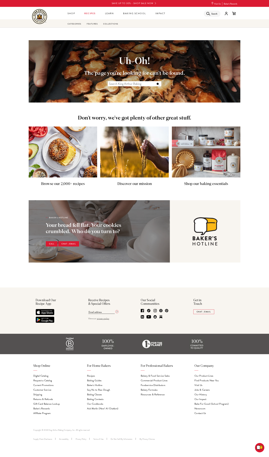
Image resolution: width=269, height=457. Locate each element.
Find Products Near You (206, 380)
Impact (160, 13)
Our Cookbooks (95, 404)
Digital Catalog (40, 376)
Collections (110, 23)
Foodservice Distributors (153, 385)
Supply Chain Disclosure (42, 439)
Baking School (134, 13)
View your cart (233, 13)
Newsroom (199, 408)
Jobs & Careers (202, 390)
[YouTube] (148, 317)
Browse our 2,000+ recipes (63, 184)
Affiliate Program (42, 413)
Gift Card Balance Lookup (46, 404)
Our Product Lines (203, 376)
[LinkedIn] (142, 317)
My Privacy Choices (147, 439)
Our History (200, 394)
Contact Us (200, 413)
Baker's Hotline (94, 385)
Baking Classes (94, 394)
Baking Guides (94, 380)
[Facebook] (142, 311)
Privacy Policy (81, 439)
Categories (74, 23)
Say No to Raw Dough (98, 390)
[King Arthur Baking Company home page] (39, 17)
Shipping (37, 394)
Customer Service (42, 390)
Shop (71, 13)
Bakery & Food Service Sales (155, 376)
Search (157, 84)
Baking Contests (95, 399)
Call (51, 243)
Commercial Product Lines (154, 380)
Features (92, 23)
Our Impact (200, 399)
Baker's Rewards (230, 3)
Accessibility (63, 439)
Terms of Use (98, 439)
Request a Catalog (42, 380)
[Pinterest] (166, 311)
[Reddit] (155, 317)
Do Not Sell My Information (121, 439)
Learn (109, 13)
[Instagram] (155, 311)
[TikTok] (148, 311)
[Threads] (161, 311)
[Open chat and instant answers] (259, 447)
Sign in (226, 13)
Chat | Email (68, 243)
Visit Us (217, 3)
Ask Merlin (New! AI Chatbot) (102, 408)
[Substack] (161, 317)
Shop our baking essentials (206, 184)
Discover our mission (134, 184)
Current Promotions (43, 385)
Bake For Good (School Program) (211, 404)
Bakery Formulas (149, 390)
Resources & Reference (153, 394)
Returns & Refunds (43, 399)
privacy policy (103, 318)
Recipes (90, 13)
